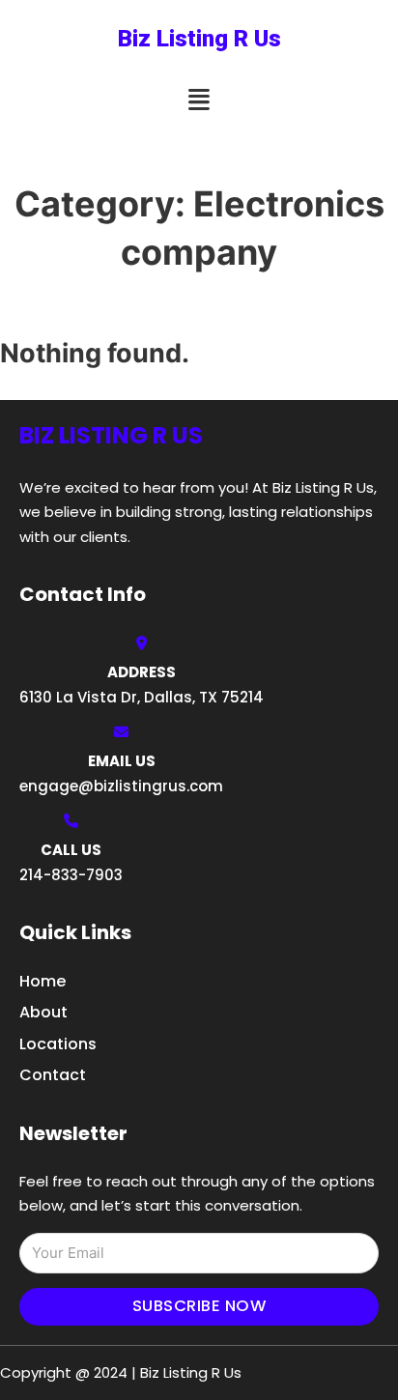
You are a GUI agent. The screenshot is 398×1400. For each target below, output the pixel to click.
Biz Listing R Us (199, 38)
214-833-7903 (71, 875)
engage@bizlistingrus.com (121, 786)
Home (42, 981)
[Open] (199, 100)
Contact (52, 1075)
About (43, 1012)
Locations (58, 1044)
